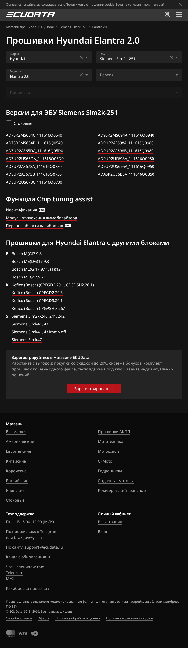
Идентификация (21, 210)
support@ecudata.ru (43, 547)
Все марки (16, 431)
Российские (17, 480)
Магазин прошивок (21, 27)
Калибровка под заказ (27, 588)
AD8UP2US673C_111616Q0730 (34, 182)
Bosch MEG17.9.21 (29, 277)
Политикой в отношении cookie (90, 4)
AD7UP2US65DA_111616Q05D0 (35, 158)
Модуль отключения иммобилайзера (41, 217)
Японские (15, 490)
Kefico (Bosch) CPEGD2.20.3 (37, 292)
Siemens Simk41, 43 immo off (39, 332)
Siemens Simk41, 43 (30, 324)
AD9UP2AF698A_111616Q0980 (125, 143)
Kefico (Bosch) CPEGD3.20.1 (37, 300)
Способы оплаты (19, 618)
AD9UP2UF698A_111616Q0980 (126, 158)
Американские (20, 441)
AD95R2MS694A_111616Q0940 (126, 135)
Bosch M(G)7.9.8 (27, 253)
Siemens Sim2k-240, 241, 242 (38, 316)
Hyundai (47, 27)
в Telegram (47, 531)
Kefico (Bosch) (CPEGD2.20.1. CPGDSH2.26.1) (53, 285)
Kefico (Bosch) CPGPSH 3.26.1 (39, 308)
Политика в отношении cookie (129, 618)
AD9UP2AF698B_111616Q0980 (125, 150)
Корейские (16, 471)
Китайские (16, 461)
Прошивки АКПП (114, 431)
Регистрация (110, 521)
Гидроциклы (110, 471)
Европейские (18, 451)
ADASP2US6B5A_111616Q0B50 (126, 174)
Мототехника (110, 441)
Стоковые (15, 500)
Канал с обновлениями (28, 557)
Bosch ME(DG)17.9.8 (30, 261)
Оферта (43, 618)
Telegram (14, 572)
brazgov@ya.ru (28, 537)
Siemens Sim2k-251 (73, 27)
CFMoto (105, 461)
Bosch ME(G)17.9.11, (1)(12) (37, 269)
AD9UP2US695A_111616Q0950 (126, 166)
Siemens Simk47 (27, 339)
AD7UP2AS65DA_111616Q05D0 (34, 150)
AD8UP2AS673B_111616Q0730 (34, 174)
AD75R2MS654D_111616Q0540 (34, 143)
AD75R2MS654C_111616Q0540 (34, 135)
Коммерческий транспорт (123, 490)
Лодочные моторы (116, 480)
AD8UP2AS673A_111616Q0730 (34, 166)
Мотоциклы (109, 451)
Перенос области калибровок (34, 225)
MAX (10, 578)
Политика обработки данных (77, 618)
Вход (102, 531)
